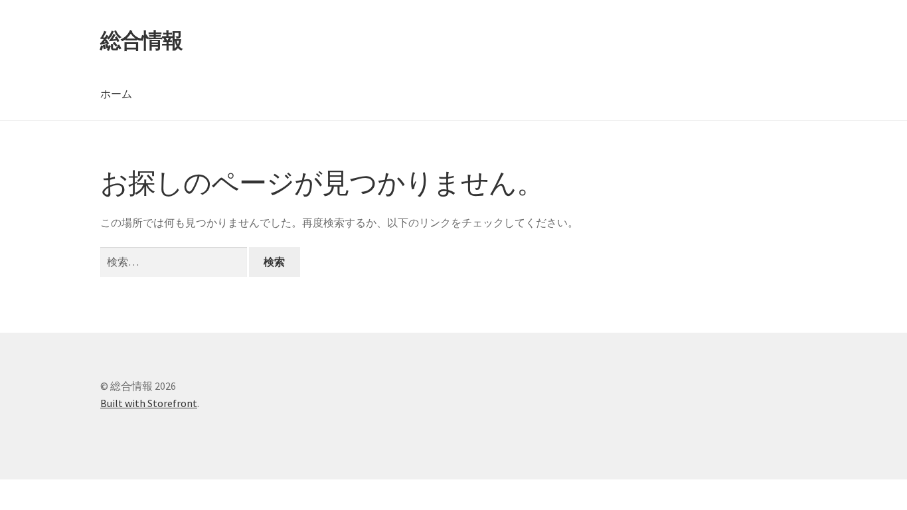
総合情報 (141, 40)
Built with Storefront (148, 403)
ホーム (116, 93)
